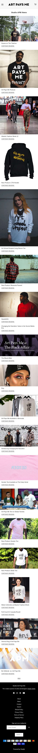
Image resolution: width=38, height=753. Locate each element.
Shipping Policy (19, 717)
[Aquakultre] (19, 305)
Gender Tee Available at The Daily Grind (14, 482)
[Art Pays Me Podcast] (19, 69)
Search (19, 707)
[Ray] (19, 376)
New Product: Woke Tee (9, 570)
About (19, 699)
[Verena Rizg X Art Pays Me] (19, 629)
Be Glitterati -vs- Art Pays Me (10, 671)
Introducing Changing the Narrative (13, 448)
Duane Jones (31, 688)
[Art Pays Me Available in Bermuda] (19, 406)
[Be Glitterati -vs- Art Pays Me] (19, 659)
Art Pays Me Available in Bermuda (12, 418)
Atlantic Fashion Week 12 (9, 136)
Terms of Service (19, 715)
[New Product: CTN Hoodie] (19, 162)
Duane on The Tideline (9, 43)
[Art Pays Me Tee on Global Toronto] (19, 500)
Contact (19, 704)
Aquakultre (5, 319)
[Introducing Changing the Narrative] (19, 436)
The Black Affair (6, 358)
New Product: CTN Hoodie (10, 182)
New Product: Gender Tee (9, 541)
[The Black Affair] (19, 346)
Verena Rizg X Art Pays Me (10, 641)
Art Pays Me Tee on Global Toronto (12, 511)
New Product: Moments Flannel (11, 285)
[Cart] (35, 4)
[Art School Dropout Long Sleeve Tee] (19, 218)
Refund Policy (19, 709)
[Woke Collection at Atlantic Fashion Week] (19, 590)
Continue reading (7, 46)
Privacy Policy (19, 712)
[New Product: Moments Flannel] (19, 270)
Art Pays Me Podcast (8, 90)
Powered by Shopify (19, 749)
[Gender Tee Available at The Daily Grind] (19, 468)
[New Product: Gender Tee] (19, 529)
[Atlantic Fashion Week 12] (19, 116)
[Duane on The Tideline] (19, 29)
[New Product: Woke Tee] (19, 559)
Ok (29, 727)
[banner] (18, 4)
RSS (19, 678)
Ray (2, 388)
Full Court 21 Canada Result (10, 612)
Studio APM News (19, 12)
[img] (13, 693)
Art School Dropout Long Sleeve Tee (13, 248)
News (19, 701)
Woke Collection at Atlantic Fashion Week (15, 605)
